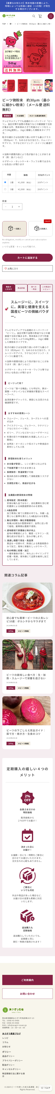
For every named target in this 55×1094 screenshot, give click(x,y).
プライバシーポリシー (12, 1060)
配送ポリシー (8, 1065)
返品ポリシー (8, 1056)
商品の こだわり (8, 287)
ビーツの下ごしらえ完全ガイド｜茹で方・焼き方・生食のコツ (26, 732)
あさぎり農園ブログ (11, 1033)
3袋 (11, 189)
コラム (5, 1042)
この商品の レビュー (46, 287)
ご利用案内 (27, 980)
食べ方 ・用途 (34, 287)
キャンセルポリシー (11, 1069)
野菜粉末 (13, 24)
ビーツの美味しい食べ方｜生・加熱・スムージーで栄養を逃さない (26, 676)
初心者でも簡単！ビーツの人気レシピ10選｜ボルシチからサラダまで (27, 619)
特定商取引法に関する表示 (13, 1075)
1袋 (11, 182)
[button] (34, 16)
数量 (4, 200)
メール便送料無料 (38, 116)
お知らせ (6, 1046)
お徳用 (21, 116)
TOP (4, 24)
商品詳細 (21, 288)
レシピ (5, 1038)
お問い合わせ (27, 993)
